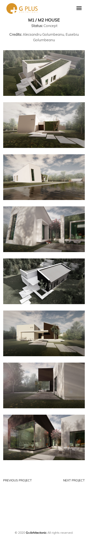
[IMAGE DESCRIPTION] (44, 72)
